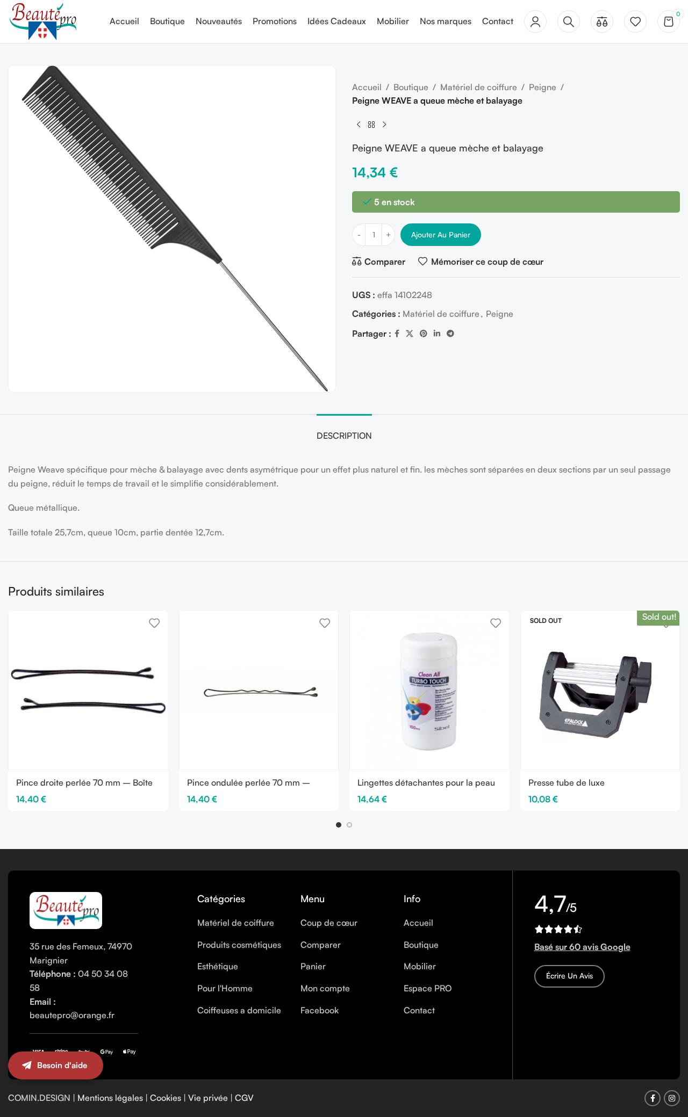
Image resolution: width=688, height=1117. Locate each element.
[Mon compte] (535, 21)
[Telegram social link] (450, 334)
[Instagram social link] (672, 1098)
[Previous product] (358, 125)
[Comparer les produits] (602, 21)
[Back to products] (371, 125)
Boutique (410, 87)
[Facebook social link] (397, 334)
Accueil (367, 87)
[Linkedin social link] (437, 334)
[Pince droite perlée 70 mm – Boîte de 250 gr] (88, 690)
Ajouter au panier (440, 234)
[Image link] (65, 909)
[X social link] (410, 334)
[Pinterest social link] (424, 334)
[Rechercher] (568, 21)
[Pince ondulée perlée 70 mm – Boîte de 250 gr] (259, 690)
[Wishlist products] (635, 21)
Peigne (542, 87)
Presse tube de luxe (566, 782)
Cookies (165, 1097)
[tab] (344, 430)
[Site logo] (42, 20)
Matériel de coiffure (478, 87)
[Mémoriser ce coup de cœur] (154, 623)
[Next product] (384, 125)
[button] (338, 825)
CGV (244, 1097)
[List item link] (240, 923)
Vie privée (208, 1097)
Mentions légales (110, 1097)
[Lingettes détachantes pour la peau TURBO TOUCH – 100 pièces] (429, 690)
